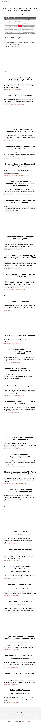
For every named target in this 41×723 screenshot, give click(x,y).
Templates (36, 3)
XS (17, 14)
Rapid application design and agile (8, 714)
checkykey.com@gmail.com (16, 721)
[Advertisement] (20, 59)
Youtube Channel (17, 46)
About (23, 721)
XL (20, 14)
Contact (28, 721)
